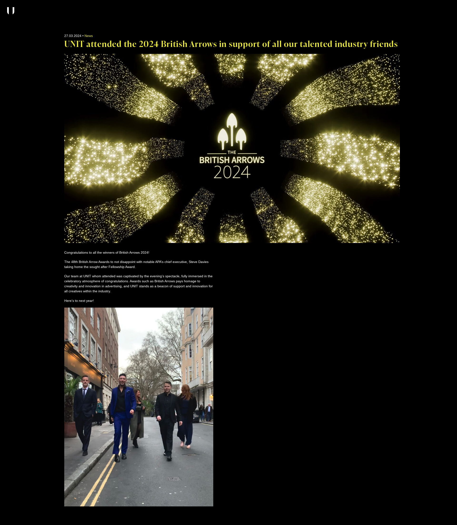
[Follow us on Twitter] (389, 253)
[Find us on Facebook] (371, 253)
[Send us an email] (362, 253)
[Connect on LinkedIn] (380, 253)
